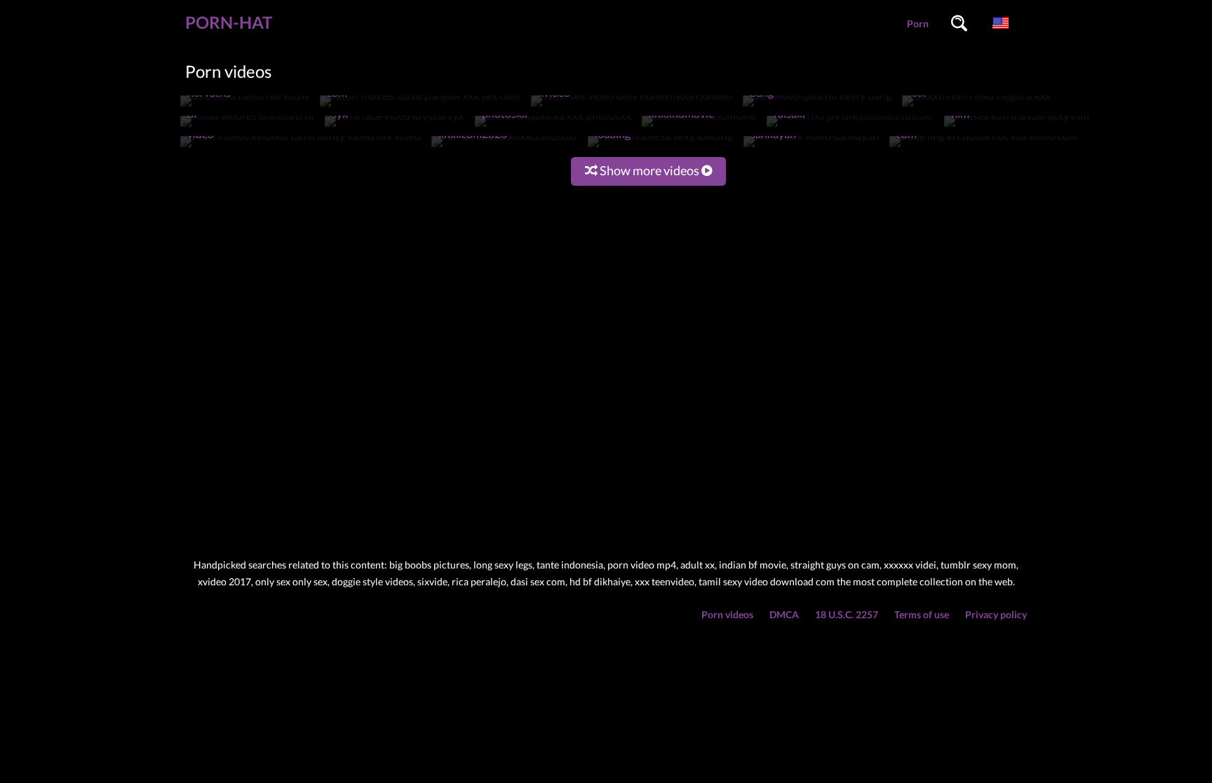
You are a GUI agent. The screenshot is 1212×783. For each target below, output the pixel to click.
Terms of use (921, 614)
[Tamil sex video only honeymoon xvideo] (631, 106)
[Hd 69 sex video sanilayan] (811, 147)
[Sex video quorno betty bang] (817, 106)
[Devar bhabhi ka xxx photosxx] (553, 126)
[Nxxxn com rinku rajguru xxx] (976, 106)
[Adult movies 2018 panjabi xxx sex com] (420, 106)
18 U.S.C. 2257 (846, 614)
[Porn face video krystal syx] (394, 126)
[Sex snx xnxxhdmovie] (699, 126)
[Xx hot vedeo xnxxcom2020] (504, 147)
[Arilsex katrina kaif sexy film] (1016, 126)
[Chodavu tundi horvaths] (244, 106)
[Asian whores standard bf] (247, 126)
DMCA (784, 614)
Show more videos (649, 170)
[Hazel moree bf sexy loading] (660, 147)
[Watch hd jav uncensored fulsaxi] (850, 126)
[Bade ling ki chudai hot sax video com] (983, 147)
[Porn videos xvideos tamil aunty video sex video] (300, 147)
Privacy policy (996, 614)
